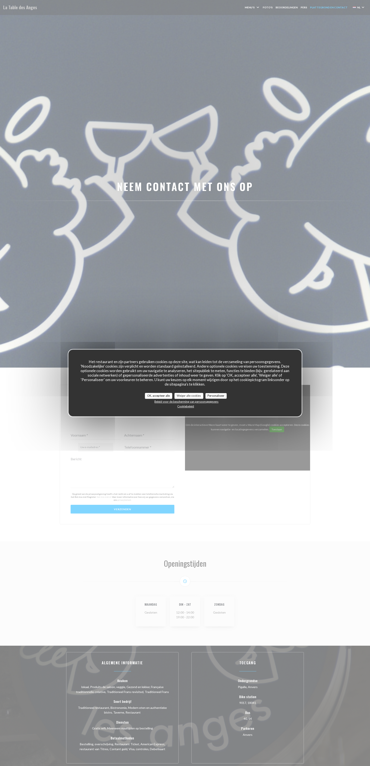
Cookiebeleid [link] (185, 406)
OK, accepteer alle (158, 395)
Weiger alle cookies (189, 395)
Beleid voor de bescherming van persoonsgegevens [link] (186, 401)
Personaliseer (215, 395)
